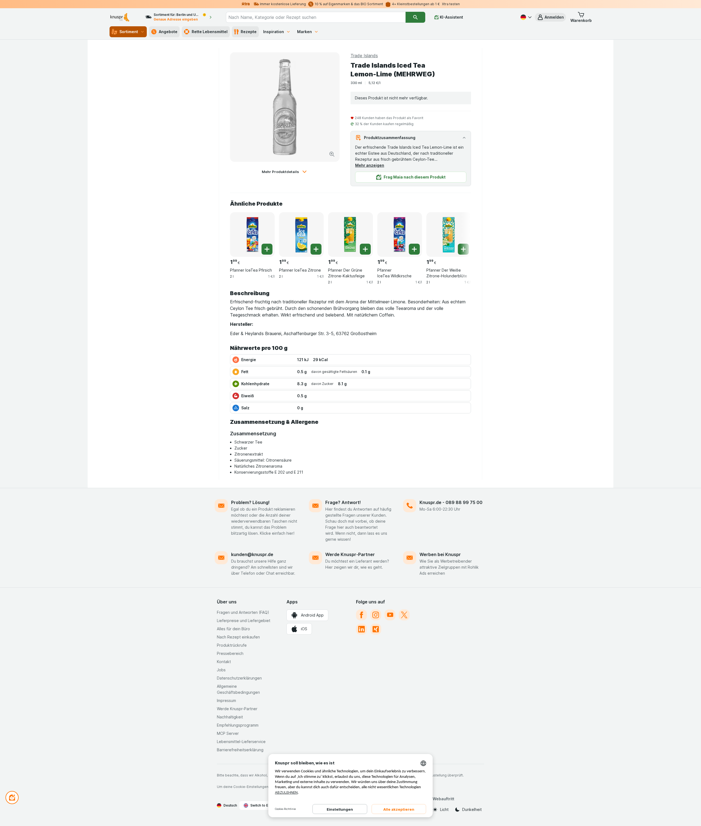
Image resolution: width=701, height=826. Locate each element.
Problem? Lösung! (250, 502)
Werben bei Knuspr (440, 554)
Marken (304, 31)
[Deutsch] (525, 17)
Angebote (168, 31)
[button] (550, 17)
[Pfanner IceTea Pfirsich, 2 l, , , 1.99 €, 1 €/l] (252, 234)
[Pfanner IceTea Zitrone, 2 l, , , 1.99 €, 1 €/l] (301, 234)
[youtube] (389, 614)
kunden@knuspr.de (252, 554)
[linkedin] (361, 629)
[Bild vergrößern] (331, 154)
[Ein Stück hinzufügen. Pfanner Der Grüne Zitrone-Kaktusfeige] (365, 249)
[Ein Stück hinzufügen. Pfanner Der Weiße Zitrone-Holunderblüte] (463, 249)
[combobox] (316, 17)
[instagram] (375, 614)
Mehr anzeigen (369, 165)
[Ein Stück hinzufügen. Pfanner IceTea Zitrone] (316, 249)
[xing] (375, 629)
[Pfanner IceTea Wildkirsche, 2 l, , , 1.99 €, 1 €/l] (399, 234)
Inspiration (273, 31)
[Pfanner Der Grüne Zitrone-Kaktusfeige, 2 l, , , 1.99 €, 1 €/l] (350, 234)
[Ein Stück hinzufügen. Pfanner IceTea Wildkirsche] (414, 249)
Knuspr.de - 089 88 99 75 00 (451, 502)
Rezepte (249, 31)
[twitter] (404, 614)
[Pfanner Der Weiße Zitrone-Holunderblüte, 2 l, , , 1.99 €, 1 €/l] (448, 234)
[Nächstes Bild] (460, 232)
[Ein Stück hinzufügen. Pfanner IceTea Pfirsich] (267, 249)
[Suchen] (415, 17)
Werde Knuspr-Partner (350, 554)
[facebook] (361, 614)
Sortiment (128, 31)
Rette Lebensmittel (210, 31)
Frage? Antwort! (343, 502)
